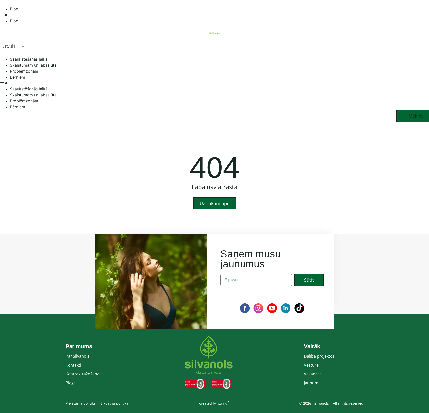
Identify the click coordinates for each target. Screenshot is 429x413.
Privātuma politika (81, 403)
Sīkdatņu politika (114, 403)
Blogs (71, 383)
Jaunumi (311, 383)
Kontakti (73, 365)
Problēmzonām (24, 71)
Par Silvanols (77, 356)
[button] (214, 15)
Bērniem (17, 77)
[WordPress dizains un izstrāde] (224, 402)
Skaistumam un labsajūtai (34, 65)
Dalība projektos (319, 356)
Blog (14, 8)
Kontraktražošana (82, 374)
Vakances (313, 374)
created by (208, 403)
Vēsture (311, 365)
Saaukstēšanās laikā (29, 59)
